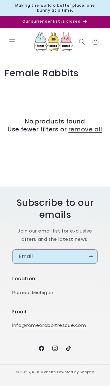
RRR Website (44, 371)
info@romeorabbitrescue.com (49, 325)
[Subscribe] (90, 256)
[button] (12, 41)
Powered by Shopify (75, 371)
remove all (85, 129)
